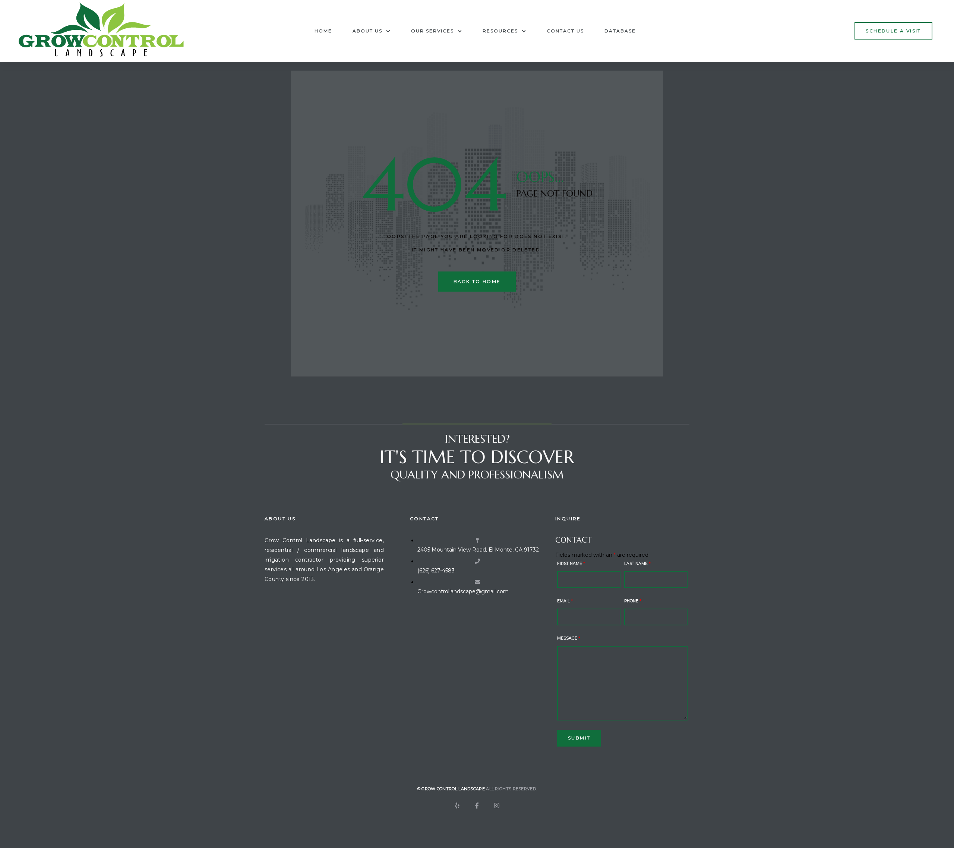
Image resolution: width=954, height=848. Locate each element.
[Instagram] (497, 805)
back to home (477, 281)
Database (620, 31)
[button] (893, 31)
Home (323, 31)
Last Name (637, 563)
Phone (632, 601)
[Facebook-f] (477, 805)
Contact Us (565, 31)
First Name (571, 563)
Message (568, 638)
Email (565, 601)
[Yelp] (457, 805)
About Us (367, 31)
